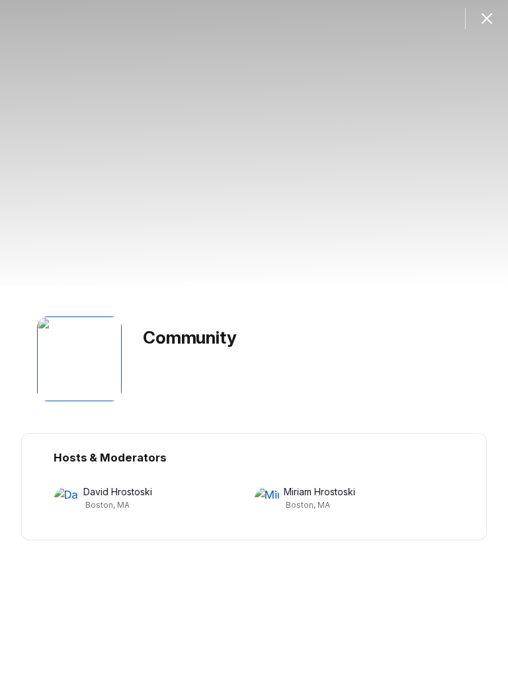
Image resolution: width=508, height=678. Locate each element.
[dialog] (254, 339)
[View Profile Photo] (79, 358)
